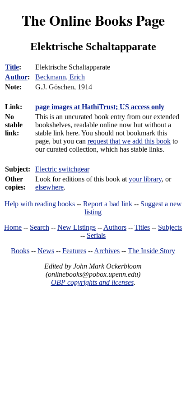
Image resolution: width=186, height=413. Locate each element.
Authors (114, 227)
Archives (107, 251)
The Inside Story (151, 251)
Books (20, 251)
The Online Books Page (93, 20)
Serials (96, 235)
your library (145, 179)
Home (13, 227)
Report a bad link (107, 204)
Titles (142, 227)
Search (39, 227)
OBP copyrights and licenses (92, 282)
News (45, 251)
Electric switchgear (62, 169)
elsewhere (49, 187)
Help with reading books (40, 204)
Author (16, 77)
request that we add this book (129, 141)
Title (12, 67)
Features (74, 251)
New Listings (76, 227)
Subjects (170, 227)
